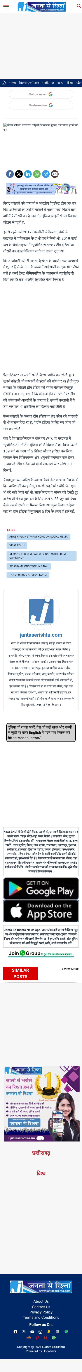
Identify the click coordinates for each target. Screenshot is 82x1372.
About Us (41, 1301)
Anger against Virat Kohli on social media (38, 536)
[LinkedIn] (28, 172)
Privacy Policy (41, 1312)
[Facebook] (10, 172)
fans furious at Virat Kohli (28, 574)
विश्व (70, 83)
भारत (12, 83)
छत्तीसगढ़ (48, 83)
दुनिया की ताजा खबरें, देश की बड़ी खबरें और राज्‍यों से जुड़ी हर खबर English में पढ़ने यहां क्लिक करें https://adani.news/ (40, 732)
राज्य (60, 83)
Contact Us (41, 1307)
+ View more (70, 969)
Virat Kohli (16, 545)
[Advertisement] (41, 46)
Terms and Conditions (41, 1317)
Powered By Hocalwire (41, 1351)
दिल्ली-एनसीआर (29, 83)
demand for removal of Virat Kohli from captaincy (37, 555)
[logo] (41, 6)
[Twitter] (19, 172)
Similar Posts (20, 973)
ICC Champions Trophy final (28, 566)
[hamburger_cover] (6, 5)
